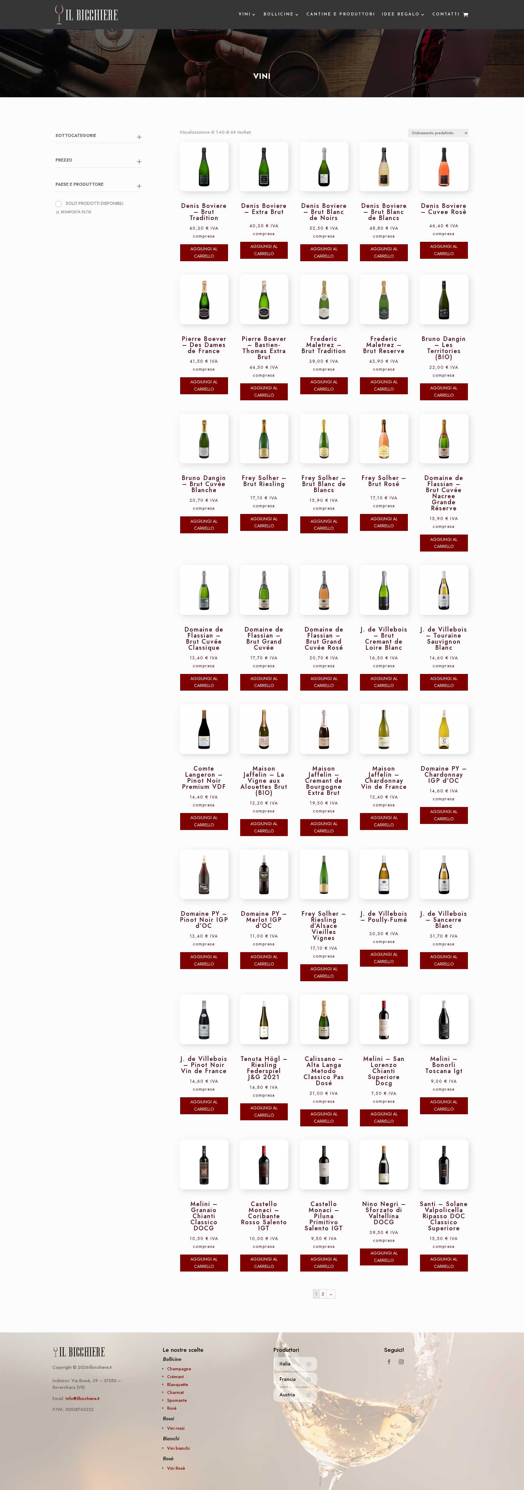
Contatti (446, 14)
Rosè (171, 1408)
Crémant (175, 1377)
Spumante (177, 1400)
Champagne (179, 1369)
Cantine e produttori (341, 14)
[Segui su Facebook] (389, 1362)
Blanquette (177, 1385)
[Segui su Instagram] (401, 1362)
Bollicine (279, 14)
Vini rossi (175, 1428)
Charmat (175, 1392)
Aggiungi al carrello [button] (203, 252)
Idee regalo (401, 14)
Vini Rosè (176, 1468)
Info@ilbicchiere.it (82, 1398)
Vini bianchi (178, 1448)
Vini (245, 14)
